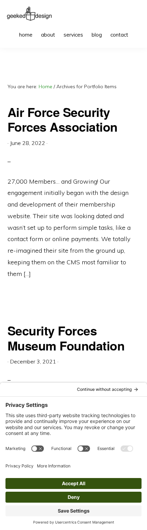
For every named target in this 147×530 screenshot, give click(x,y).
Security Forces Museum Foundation (66, 337)
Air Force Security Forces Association (63, 119)
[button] (136, 30)
